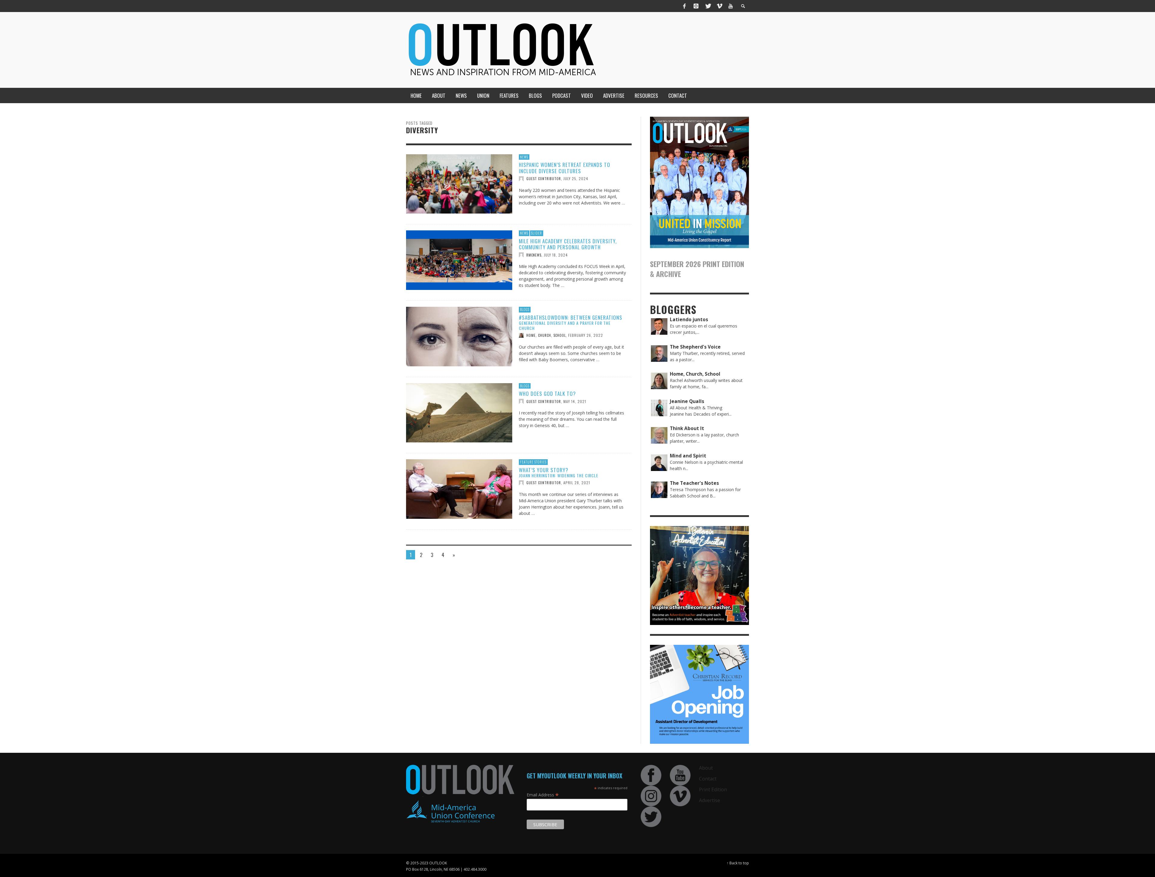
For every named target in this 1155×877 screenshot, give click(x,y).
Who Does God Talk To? (547, 393)
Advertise (709, 800)
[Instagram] (696, 6)
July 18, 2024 (556, 254)
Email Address (543, 794)
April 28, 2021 (576, 482)
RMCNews (533, 254)
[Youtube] (730, 6)
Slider (536, 233)
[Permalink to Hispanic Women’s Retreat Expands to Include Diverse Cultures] (459, 183)
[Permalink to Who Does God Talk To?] (459, 412)
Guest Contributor (543, 178)
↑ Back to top (738, 862)
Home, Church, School (546, 335)
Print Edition (713, 789)
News (524, 157)
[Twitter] (707, 6)
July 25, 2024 (575, 178)
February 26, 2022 (585, 335)
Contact (707, 778)
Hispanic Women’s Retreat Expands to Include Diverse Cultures (564, 167)
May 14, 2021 (574, 401)
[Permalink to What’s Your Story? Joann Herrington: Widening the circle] (459, 488)
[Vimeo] (719, 6)
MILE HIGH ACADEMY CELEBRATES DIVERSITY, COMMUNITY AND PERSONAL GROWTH (568, 244)
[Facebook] (684, 6)
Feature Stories (533, 462)
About (706, 768)
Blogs (524, 309)
